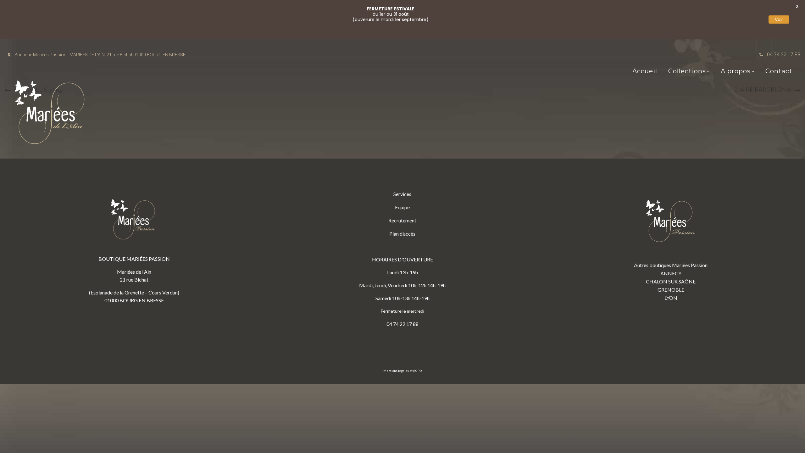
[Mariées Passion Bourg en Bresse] (52, 114)
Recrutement (402, 220)
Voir (779, 19)
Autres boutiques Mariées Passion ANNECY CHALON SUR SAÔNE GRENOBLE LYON (671, 281)
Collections (687, 71)
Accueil (644, 71)
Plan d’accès (402, 234)
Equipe (402, 207)
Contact (778, 71)
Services (402, 194)
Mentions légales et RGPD (402, 370)
